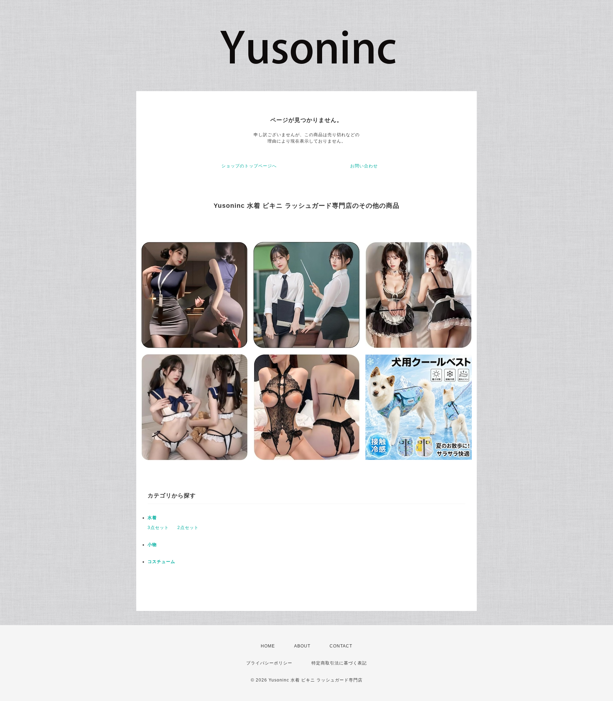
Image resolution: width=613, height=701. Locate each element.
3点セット (158, 527)
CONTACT (341, 646)
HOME (268, 646)
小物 (152, 544)
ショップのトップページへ (249, 165)
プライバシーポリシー (269, 663)
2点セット (188, 527)
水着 (152, 517)
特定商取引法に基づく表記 (339, 663)
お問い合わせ (364, 165)
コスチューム (161, 561)
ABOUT (302, 646)
